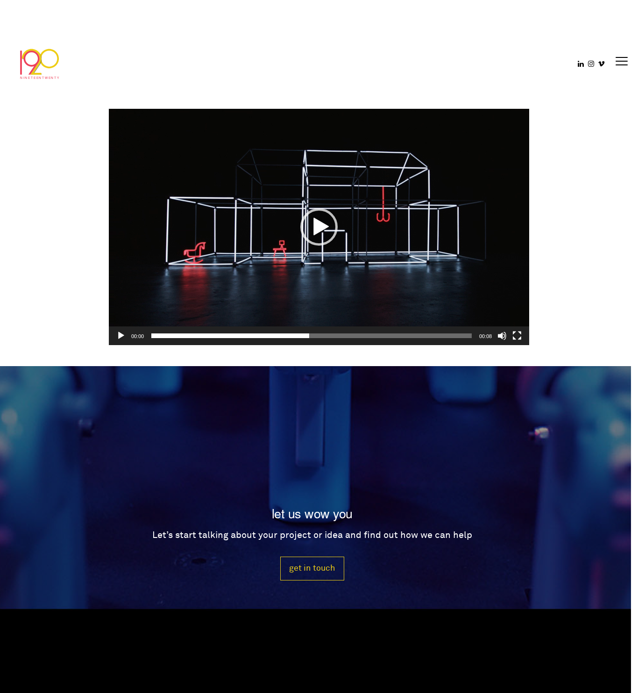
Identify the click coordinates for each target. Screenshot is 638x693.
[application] (319, 227)
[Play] (121, 335)
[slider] (311, 335)
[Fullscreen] (517, 335)
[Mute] (502, 335)
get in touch (312, 568)
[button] (319, 227)
